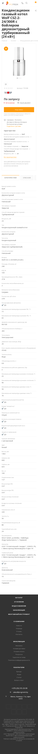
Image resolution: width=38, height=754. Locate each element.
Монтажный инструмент (19, 614)
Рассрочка (19, 654)
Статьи (19, 677)
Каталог (19, 598)
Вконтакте (8, 706)
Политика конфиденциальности (19, 660)
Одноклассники (13, 712)
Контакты (19, 634)
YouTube (30, 706)
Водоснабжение (19, 606)
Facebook (13, 706)
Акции (19, 674)
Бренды (19, 671)
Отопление (19, 602)
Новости (19, 626)
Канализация (19, 610)
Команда (19, 628)
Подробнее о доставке (14, 126)
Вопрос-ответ (19, 680)
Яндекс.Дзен (24, 712)
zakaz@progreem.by (20, 692)
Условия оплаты (19, 651)
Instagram (19, 706)
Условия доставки (19, 648)
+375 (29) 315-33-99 (19, 688)
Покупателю (19, 667)
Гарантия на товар (19, 657)
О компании (19, 621)
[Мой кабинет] (30, 3)
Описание (27, 178)
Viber (19, 712)
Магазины (19, 646)
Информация (19, 641)
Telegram (24, 706)
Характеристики (10, 178)
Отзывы (19, 631)
